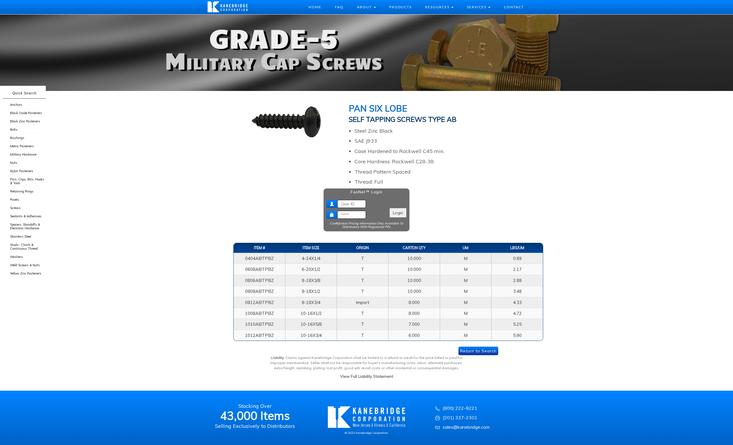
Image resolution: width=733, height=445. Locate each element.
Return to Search (478, 350)
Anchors (16, 105)
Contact (514, 7)
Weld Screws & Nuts (25, 265)
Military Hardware (23, 154)
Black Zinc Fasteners (25, 121)
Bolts (13, 130)
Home (315, 7)
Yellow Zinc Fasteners (25, 273)
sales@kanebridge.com (466, 427)
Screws (15, 208)
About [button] (365, 7)
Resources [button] (438, 7)
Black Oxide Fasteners (26, 113)
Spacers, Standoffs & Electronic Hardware (25, 226)
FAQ (339, 7)
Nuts (13, 163)
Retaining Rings (22, 191)
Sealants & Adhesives (26, 216)
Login (398, 212)
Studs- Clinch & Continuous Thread (24, 247)
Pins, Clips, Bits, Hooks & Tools (27, 181)
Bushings (17, 138)
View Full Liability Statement (366, 376)
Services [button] (477, 7)
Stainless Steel (20, 237)
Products (400, 7)
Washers (16, 257)
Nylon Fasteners (21, 171)
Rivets (14, 200)
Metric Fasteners (22, 146)
